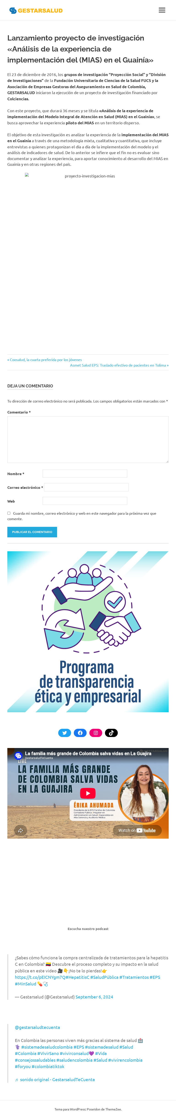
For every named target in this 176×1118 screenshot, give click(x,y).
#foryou (23, 1066)
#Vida (101, 1053)
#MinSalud (25, 983)
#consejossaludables (35, 1060)
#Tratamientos (134, 977)
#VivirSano (48, 1053)
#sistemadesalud (101, 1047)
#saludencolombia (74, 1060)
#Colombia (25, 1053)
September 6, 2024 (94, 996)
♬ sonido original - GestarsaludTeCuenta (55, 1079)
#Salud (126, 1047)
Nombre (15, 473)
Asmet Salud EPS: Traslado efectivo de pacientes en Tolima (118, 365)
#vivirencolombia (125, 1060)
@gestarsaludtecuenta (37, 1027)
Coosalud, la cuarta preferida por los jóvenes (46, 359)
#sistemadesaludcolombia (47, 1047)
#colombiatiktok (48, 1066)
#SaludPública (104, 977)
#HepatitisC (77, 977)
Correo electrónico (25, 487)
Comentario (19, 412)
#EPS (155, 977)
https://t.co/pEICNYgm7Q (40, 977)
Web (11, 501)
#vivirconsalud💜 (77, 1053)
